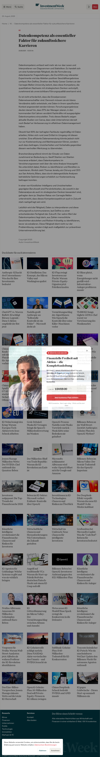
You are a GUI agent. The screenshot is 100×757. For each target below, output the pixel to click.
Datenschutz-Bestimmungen (46, 745)
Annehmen (55, 750)
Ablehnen (42, 750)
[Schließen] (87, 350)
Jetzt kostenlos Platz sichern (67, 397)
